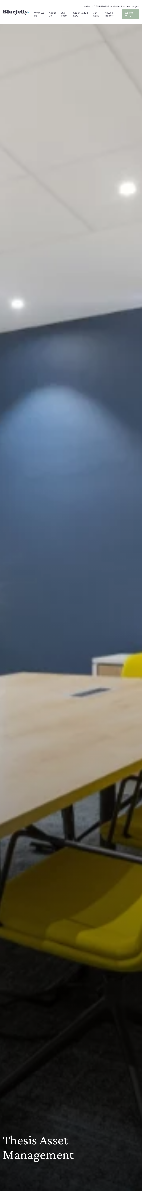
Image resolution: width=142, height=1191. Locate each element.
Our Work (96, 14)
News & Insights (109, 14)
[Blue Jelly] (16, 12)
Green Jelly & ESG (80, 14)
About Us (52, 14)
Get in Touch (129, 14)
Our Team (64, 14)
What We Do (39, 14)
